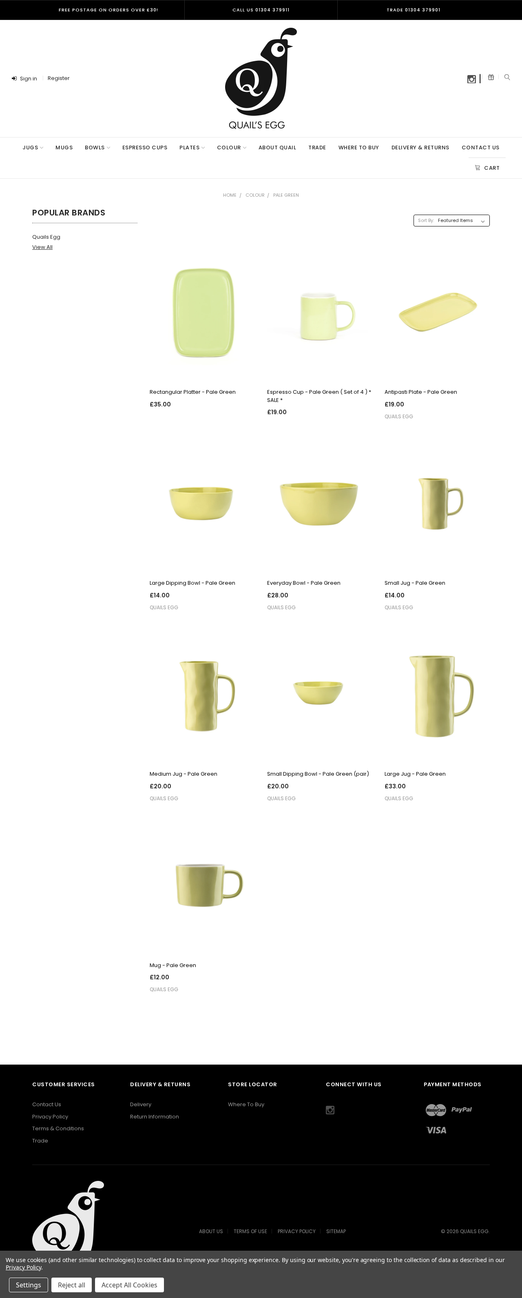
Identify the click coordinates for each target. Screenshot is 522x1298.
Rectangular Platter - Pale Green (193, 392)
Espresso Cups (145, 147)
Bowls (95, 147)
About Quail (277, 147)
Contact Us (481, 147)
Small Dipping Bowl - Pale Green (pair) (318, 774)
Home (230, 195)
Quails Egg (46, 237)
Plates (189, 147)
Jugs (30, 147)
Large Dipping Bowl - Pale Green (192, 583)
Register (59, 78)
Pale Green (286, 195)
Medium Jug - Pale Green (183, 774)
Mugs (64, 147)
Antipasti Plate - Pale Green (421, 392)
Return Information (154, 1116)
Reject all (71, 1284)
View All (42, 247)
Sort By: (426, 220)
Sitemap (336, 1231)
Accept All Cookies (129, 1284)
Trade (317, 147)
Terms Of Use (250, 1231)
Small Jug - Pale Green (415, 583)
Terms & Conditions (58, 1128)
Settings (28, 1284)
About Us (211, 1231)
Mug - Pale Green (173, 965)
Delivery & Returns (420, 147)
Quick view (202, 370)
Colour (229, 147)
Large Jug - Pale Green (415, 774)
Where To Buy (358, 147)
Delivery (140, 1104)
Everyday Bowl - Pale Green (304, 583)
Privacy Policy (50, 1116)
